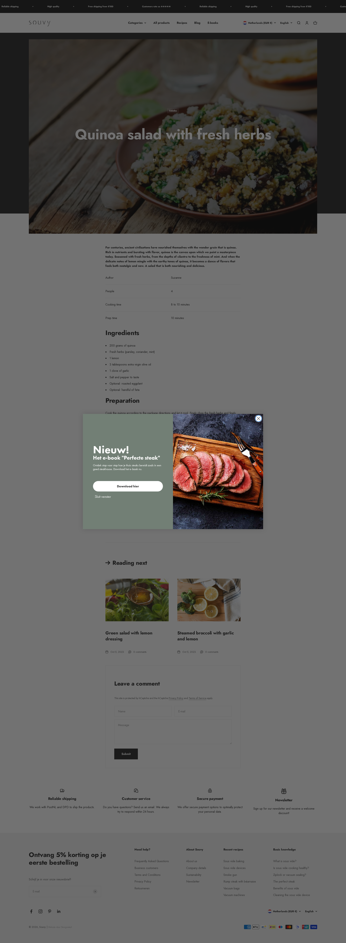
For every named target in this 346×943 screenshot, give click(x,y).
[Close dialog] (258, 418)
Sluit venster (103, 496)
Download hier (128, 486)
